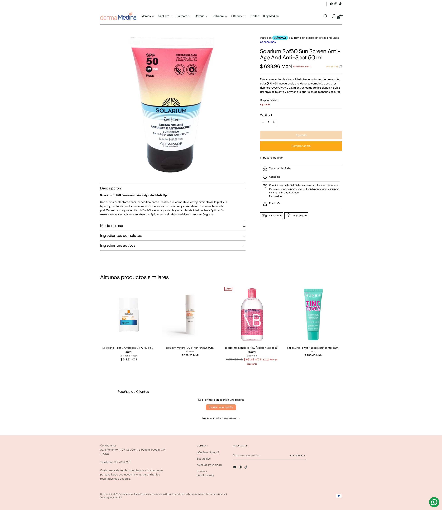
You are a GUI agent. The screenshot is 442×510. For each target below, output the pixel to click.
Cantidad (266, 115)
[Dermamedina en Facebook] (331, 3)
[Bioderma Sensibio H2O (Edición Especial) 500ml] (251, 314)
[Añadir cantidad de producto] (263, 122)
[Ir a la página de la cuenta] (332, 16)
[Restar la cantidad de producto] (274, 122)
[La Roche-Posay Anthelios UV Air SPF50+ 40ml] (128, 314)
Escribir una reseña (221, 407)
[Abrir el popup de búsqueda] (325, 16)
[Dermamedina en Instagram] (335, 3)
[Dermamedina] (118, 16)
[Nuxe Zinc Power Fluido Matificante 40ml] (313, 314)
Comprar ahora (301, 146)
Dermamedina (126, 494)
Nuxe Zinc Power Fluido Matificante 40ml (313, 348)
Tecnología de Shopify (111, 497)
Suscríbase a (298, 455)
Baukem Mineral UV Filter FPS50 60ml (190, 348)
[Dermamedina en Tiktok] (340, 3)
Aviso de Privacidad (209, 465)
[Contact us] (434, 502)
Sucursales (204, 458)
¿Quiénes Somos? (208, 452)
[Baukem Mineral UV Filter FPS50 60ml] (190, 314)
